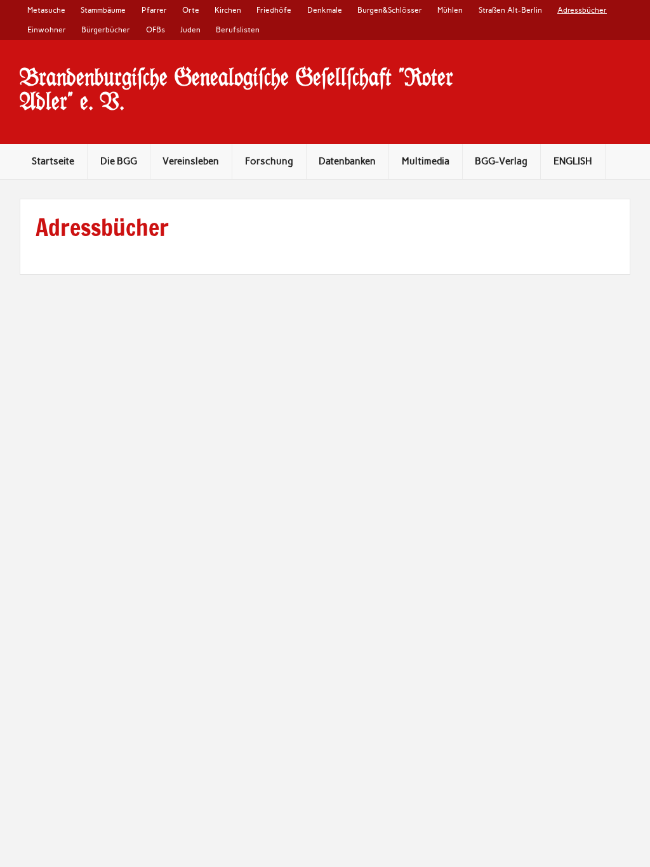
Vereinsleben (190, 161)
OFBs (155, 29)
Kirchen (228, 10)
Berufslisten (238, 29)
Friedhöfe (273, 10)
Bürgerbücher (105, 29)
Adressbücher (582, 10)
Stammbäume (103, 10)
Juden (190, 29)
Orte (190, 10)
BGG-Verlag (501, 161)
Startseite (53, 161)
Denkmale (324, 10)
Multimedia (425, 161)
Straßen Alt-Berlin (510, 10)
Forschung (269, 161)
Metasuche (46, 10)
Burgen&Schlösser (389, 10)
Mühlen (450, 10)
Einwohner (46, 29)
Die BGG (118, 161)
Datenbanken (347, 161)
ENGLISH (573, 161)
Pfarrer (154, 10)
